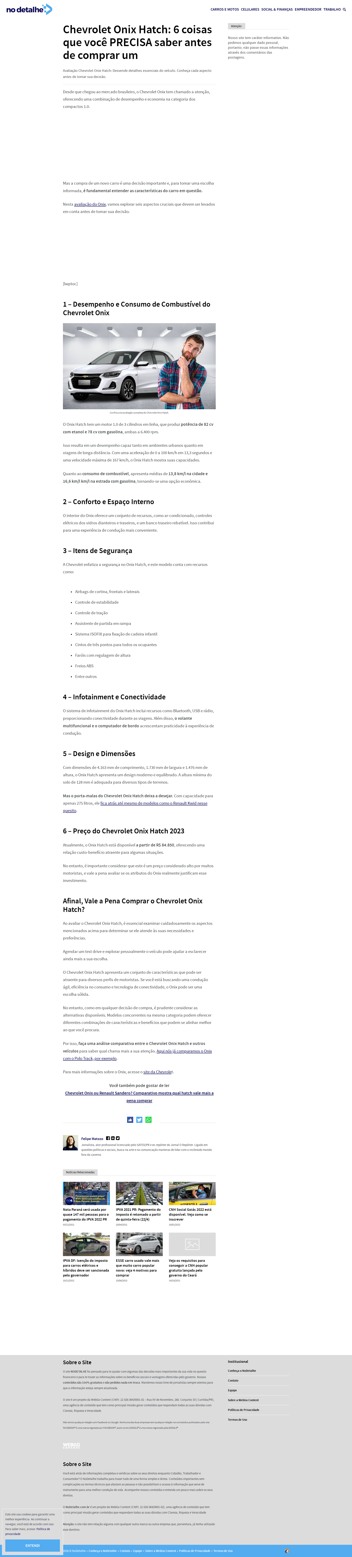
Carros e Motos (225, 9)
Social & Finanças (277, 9)
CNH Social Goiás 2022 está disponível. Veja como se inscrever (190, 1214)
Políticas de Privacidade (243, 1410)
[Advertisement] (139, 145)
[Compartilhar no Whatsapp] (148, 1120)
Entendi (32, 1545)
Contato (233, 1380)
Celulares (250, 9)
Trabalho (332, 9)
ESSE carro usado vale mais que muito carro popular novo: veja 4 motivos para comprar (137, 1268)
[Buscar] (344, 9)
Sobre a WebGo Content (243, 1400)
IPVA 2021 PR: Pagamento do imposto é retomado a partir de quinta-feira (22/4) (138, 1214)
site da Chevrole (157, 1072)
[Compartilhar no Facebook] (130, 1120)
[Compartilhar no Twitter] (139, 1120)
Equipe (232, 1390)
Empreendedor (308, 9)
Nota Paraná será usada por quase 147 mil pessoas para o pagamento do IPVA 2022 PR (86, 1214)
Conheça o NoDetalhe (242, 1371)
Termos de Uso (237, 1420)
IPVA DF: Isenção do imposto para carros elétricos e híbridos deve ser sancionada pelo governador (86, 1268)
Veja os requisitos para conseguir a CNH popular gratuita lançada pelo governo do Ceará (188, 1268)
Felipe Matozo (92, 1138)
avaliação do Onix (90, 204)
